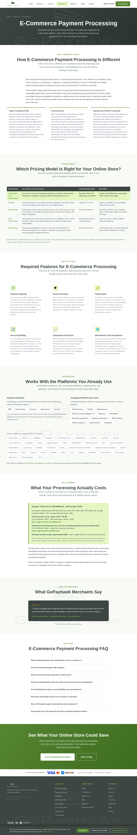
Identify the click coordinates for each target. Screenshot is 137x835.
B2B (83, 800)
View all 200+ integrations (34, 463)
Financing (112, 800)
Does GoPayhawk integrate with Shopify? (48, 667)
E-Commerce (86, 792)
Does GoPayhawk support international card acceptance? (54, 704)
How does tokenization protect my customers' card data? (54, 697)
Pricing (50, 4)
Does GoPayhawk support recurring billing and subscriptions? (56, 689)
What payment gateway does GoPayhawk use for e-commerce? (56, 660)
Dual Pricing (12, 228)
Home (31, 4)
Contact (91, 4)
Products (39, 4)
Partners (73, 4)
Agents (111, 796)
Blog (110, 807)
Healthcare (85, 796)
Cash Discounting (61, 807)
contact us (49, 463)
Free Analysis (123, 4)
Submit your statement (25, 242)
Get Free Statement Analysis (58, 757)
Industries (61, 4)
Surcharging (12, 209)
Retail (84, 788)
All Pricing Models (61, 788)
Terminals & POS (87, 807)
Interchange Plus (61, 800)
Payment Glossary (61, 792)
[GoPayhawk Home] (13, 4)
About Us (112, 788)
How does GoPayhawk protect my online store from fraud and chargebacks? (62, 682)
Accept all (82, 830)
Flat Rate (11, 202)
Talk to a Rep (86, 757)
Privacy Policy (47, 831)
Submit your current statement (71, 540)
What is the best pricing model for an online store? (51, 675)
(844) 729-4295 (109, 4)
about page (77, 624)
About (83, 4)
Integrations (113, 804)
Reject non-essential (99, 830)
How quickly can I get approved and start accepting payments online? (59, 711)
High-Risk (85, 804)
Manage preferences (119, 830)
